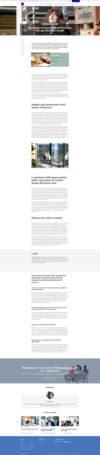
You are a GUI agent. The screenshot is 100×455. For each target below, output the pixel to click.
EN (26, 453)
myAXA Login (31, 445)
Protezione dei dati (61, 453)
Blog (77, 4)
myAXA (41, 1)
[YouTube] (65, 441)
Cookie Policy (67, 453)
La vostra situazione (49, 4)
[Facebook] (56, 441)
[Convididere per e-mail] (22, 53)
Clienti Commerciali (31, 1)
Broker (21, 445)
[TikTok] (71, 441)
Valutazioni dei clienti (23, 447)
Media (30, 443)
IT (24, 453)
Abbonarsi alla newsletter (24, 449)
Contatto (21, 441)
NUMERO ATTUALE (54, 61)
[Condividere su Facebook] (22, 41)
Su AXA (37, 1)
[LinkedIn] (68, 441)
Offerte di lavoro (23, 443)
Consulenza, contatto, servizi (60, 4)
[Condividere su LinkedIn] (22, 45)
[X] (62, 441)
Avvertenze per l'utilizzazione (52, 453)
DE (20, 453)
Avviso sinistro (31, 441)
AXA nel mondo (41, 441)
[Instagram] (59, 441)
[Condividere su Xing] (22, 49)
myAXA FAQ (31, 449)
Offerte (42, 4)
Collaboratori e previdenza (50, 24)
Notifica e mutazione (70, 4)
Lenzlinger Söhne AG (36, 257)
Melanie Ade (50, 33)
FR (22, 453)
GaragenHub (31, 447)
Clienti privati (23, 1)
